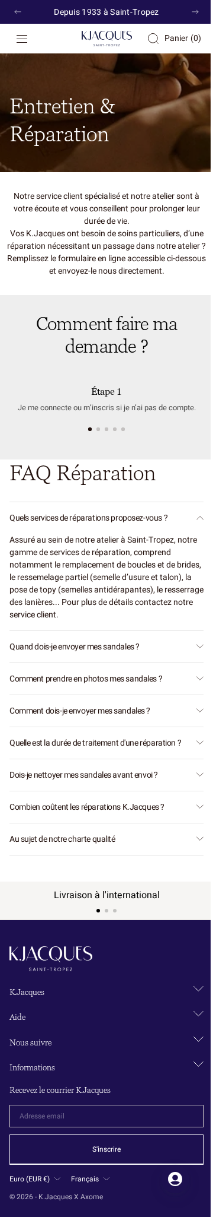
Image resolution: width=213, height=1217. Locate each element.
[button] (22, 39)
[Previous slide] (17, 12)
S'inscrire (102, 1149)
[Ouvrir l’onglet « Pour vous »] (166, 1179)
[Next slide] (195, 12)
